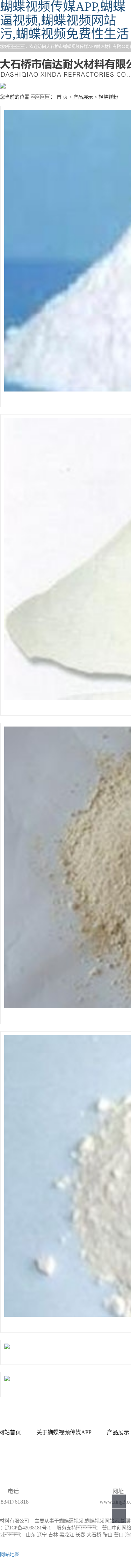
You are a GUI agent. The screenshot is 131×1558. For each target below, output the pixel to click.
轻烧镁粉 (108, 97)
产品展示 (83, 97)
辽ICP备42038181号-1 (28, 1527)
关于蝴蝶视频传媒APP (64, 1432)
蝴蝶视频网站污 (102, 1520)
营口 (119, 1534)
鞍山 (107, 1534)
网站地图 (10, 1554)
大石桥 (94, 1534)
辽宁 (42, 1534)
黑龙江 (66, 1534)
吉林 (53, 1534)
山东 (31, 1534)
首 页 (62, 97)
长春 (80, 1534)
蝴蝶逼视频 (71, 1520)
